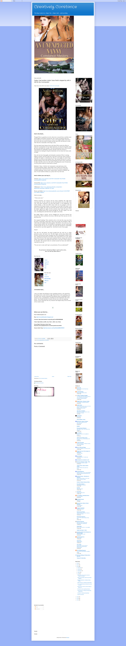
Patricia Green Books (81, 511)
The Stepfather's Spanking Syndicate (83, 402)
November (80, 567)
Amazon (45, 274)
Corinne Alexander (80, 442)
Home (53, 376)
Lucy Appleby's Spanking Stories (83, 495)
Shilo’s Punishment (80, 488)
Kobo (45, 267)
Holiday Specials (79, 541)
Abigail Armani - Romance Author (83, 401)
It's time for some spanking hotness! (83, 589)
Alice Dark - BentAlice (81, 410)
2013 (78, 598)
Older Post (69, 376)
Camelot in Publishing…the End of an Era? (83, 448)
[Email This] (48, 338)
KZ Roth (78, 487)
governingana (79, 456)
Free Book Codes (79, 453)
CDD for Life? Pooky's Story (82, 437)
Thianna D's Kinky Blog (81, 558)
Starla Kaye (79, 540)
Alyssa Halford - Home (81, 419)
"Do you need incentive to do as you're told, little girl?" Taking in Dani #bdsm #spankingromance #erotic (84, 407)
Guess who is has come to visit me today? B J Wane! (83, 575)
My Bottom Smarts (80, 499)
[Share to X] (50, 338)
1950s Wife (79, 387)
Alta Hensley (79, 415)
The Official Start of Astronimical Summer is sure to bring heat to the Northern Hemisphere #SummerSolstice (84, 397)
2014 (78, 596)
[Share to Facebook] (51, 338)
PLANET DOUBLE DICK (81, 492)
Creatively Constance (55, 7)
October (79, 569)
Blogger (67, 637)
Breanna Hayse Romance (81, 428)
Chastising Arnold (79, 496)
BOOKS (78, 426)
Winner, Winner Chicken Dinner (82, 392)
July (78, 573)
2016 (78, 566)
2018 (78, 563)
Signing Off (78, 500)
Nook (45, 265)
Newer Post (36, 376)
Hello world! (79, 416)
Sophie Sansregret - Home (82, 530)
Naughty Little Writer (81, 508)
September (80, 570)
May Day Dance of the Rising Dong (82, 388)
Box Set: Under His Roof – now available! (83, 527)
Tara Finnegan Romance (81, 550)
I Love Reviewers (79, 505)
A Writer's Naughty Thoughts (82, 395)
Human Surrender (80, 594)
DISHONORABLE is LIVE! (81, 534)
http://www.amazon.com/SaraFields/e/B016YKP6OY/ (53, 327)
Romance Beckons (80, 521)
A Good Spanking (80, 391)
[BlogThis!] (49, 338)
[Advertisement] (42, 620)
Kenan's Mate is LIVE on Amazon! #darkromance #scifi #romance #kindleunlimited (82, 546)
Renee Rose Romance (81, 516)
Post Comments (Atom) (43, 378)
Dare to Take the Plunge (81, 447)
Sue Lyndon (79, 544)
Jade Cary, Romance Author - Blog (83, 461)
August (79, 572)
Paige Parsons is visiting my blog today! (84, 582)
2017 (78, 564)
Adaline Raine (79, 405)
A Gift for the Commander (54, 85)
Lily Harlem (79, 491)
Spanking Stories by (80, 536)
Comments (38, 609)
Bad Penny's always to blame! (82, 421)
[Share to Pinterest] (53, 338)
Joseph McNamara (80, 471)
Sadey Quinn (79, 526)
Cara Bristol (79, 432)
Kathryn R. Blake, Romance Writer (83, 482)
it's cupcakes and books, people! (82, 462)
